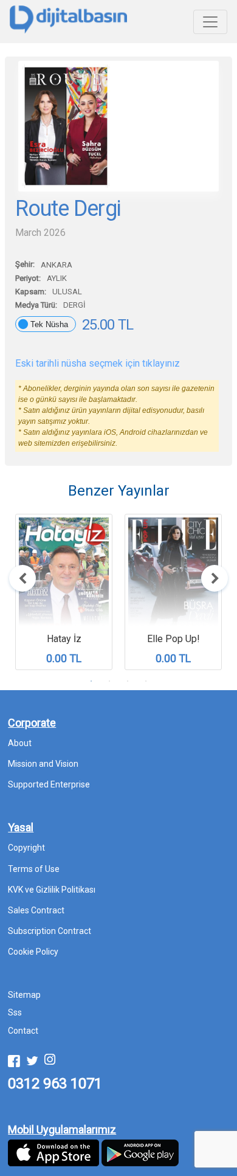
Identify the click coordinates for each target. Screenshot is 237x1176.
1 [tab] (91, 681)
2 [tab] (109, 681)
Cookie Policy (33, 951)
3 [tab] (128, 681)
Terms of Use (34, 869)
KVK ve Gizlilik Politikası (51, 889)
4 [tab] (146, 681)
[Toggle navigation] (210, 22)
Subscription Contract (49, 931)
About (20, 743)
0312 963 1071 (55, 1083)
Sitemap (24, 995)
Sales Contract (36, 910)
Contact (23, 1031)
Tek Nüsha (49, 324)
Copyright (26, 848)
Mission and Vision (43, 764)
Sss (15, 1012)
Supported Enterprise (49, 784)
